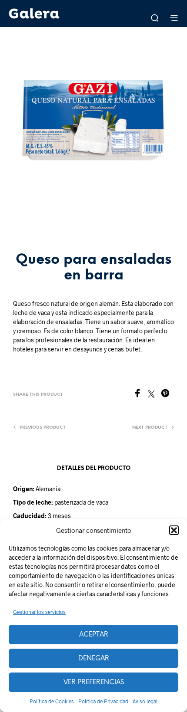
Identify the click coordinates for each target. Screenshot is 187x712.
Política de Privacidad (103, 701)
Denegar (93, 658)
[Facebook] (140, 394)
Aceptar (93, 634)
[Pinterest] (167, 394)
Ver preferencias (93, 682)
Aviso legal (145, 701)
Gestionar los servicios (39, 612)
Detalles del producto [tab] (93, 468)
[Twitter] (154, 394)
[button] (174, 530)
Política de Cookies (52, 701)
